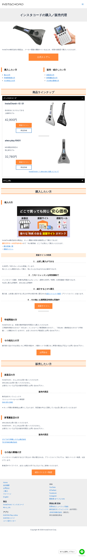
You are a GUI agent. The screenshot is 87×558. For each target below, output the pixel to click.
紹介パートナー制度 (53, 294)
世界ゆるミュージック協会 (58, 506)
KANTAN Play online (10, 515)
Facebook (53, 493)
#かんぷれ (7, 507)
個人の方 (7, 75)
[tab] (43, 98)
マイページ (7, 494)
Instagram (53, 496)
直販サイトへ (8, 249)
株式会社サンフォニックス (58, 509)
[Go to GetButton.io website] (82, 556)
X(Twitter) (52, 490)
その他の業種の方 (52, 81)
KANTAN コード (9, 518)
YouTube (52, 487)
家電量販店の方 (52, 78)
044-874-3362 (7, 402)
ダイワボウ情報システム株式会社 (14, 439)
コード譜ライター (9, 521)
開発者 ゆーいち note (57, 499)
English (5, 497)
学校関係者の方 (9, 78)
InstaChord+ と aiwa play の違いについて (44, 172)
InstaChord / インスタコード (13, 505)
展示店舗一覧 (8, 246)
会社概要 (6, 485)
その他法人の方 (9, 81)
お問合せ (6, 488)
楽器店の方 (50, 75)
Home (5, 482)
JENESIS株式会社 (55, 512)
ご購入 (5, 491)
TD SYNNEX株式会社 (9, 442)
